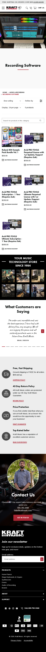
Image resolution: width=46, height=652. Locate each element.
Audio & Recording (16, 92)
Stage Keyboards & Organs (12, 577)
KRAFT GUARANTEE (19, 424)
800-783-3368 (23, 508)
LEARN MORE (38, 2)
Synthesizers (6, 580)
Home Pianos (7, 574)
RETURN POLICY (18, 401)
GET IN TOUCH (23, 518)
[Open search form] (27, 8)
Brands (4, 588)
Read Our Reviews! (20, 442)
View (16, 142)
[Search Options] (40, 120)
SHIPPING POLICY (19, 380)
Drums (4, 582)
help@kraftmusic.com (23, 510)
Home (5, 92)
